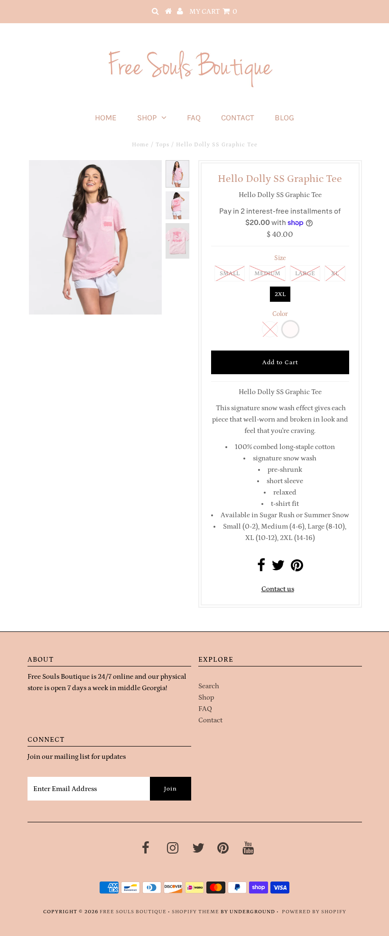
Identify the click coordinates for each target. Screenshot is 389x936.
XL (335, 273)
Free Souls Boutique (133, 912)
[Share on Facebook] (261, 568)
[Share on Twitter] (278, 568)
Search (208, 686)
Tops (162, 145)
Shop (147, 117)
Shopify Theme (195, 912)
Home (106, 117)
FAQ (194, 117)
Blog (284, 117)
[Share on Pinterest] (297, 568)
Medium (267, 273)
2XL (280, 294)
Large (305, 273)
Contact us (277, 589)
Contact (237, 117)
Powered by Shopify (314, 912)
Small (230, 273)
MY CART (213, 12)
